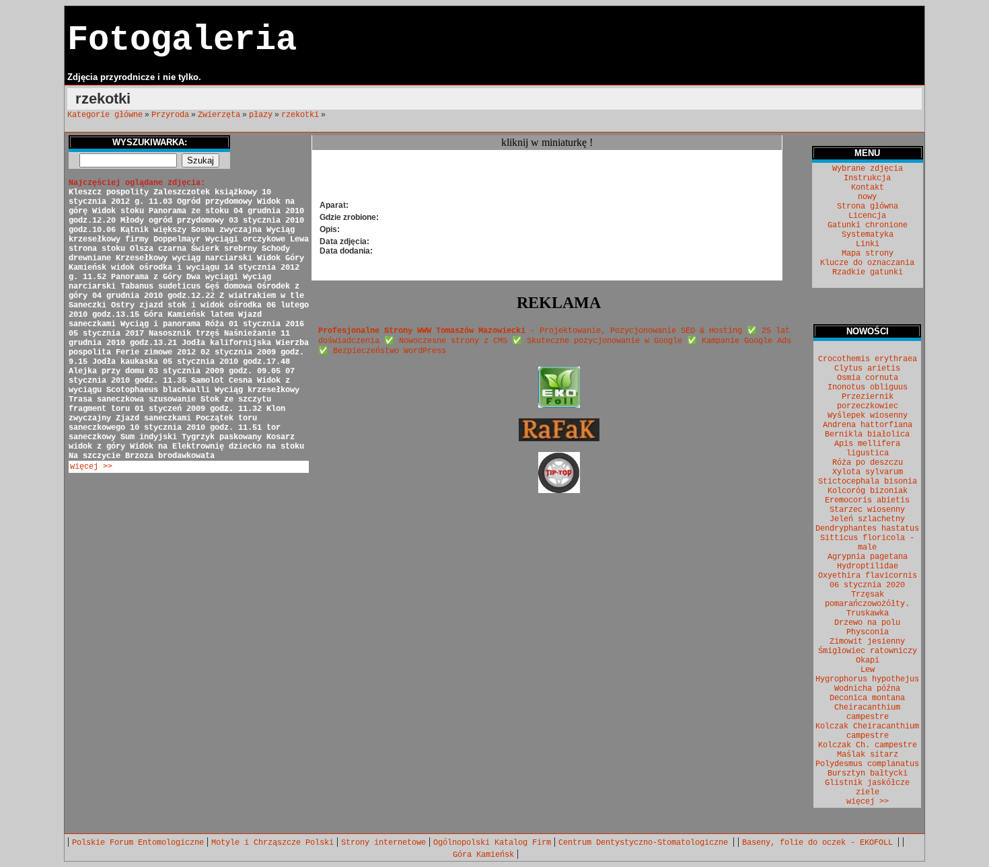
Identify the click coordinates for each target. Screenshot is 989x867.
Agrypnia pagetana (868, 557)
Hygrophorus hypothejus (867, 679)
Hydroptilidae (867, 566)
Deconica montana (867, 698)
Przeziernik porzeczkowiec (867, 401)
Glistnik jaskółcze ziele (867, 787)
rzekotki (300, 115)
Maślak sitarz (867, 754)
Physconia (867, 632)
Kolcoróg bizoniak (868, 491)
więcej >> (91, 467)
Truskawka (867, 613)
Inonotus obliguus (868, 387)
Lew (867, 670)
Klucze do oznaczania (867, 263)
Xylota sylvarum (867, 472)
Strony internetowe (383, 842)
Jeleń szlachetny (867, 519)
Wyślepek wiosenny (868, 415)
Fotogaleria (182, 40)
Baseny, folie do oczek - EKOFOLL (820, 842)
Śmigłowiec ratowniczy (867, 651)
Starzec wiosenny (867, 510)
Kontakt (867, 187)
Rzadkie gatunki (867, 272)
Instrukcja (867, 178)
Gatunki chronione (868, 225)
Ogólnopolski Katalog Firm (492, 842)
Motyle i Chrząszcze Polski (272, 842)
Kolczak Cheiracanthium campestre (867, 731)
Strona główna (867, 206)
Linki (867, 244)
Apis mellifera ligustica (867, 448)
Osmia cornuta (867, 378)
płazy (260, 115)
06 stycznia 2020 (867, 585)
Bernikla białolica (867, 434)
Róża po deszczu (867, 462)
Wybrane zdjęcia (867, 169)
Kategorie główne (105, 115)
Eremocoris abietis (867, 500)
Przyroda (170, 115)
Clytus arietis (867, 368)
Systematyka (867, 234)
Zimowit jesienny (867, 641)
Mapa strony (867, 253)
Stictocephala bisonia (867, 481)
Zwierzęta (219, 115)
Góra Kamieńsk (483, 855)
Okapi (867, 660)
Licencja (867, 216)
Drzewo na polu (867, 623)
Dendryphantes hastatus (867, 528)
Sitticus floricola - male (867, 542)
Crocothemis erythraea (867, 359)
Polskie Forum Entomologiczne (138, 842)
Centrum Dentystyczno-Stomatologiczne (645, 842)
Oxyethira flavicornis (867, 575)
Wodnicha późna (867, 688)
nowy (867, 197)
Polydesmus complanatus (867, 764)
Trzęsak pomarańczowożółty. (867, 599)
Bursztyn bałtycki (868, 773)
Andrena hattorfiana (867, 425)
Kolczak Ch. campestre (867, 745)
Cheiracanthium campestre (867, 712)
